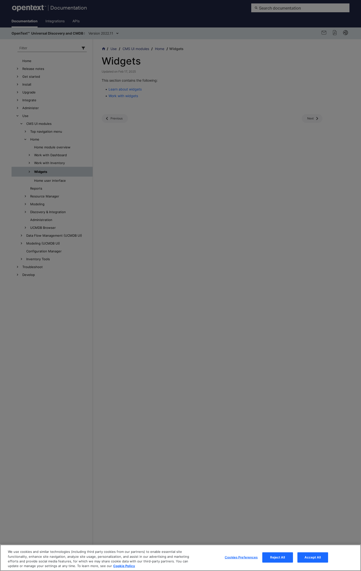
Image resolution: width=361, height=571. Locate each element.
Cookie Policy (124, 566)
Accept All (312, 557)
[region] (180, 558)
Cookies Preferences (241, 557)
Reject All (277, 557)
